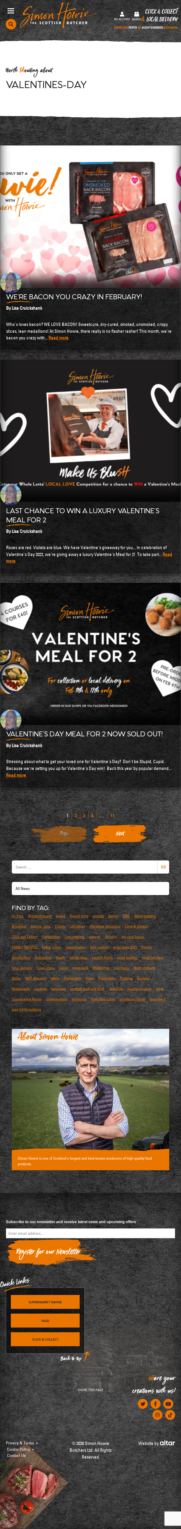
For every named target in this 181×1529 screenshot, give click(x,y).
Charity (60, 926)
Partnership (72, 978)
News (16, 978)
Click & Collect (145, 19)
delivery (111, 936)
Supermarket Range (27, 999)
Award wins (79, 916)
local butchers (153, 957)
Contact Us (16, 1455)
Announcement (39, 916)
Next (120, 834)
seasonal (116, 988)
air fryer (18, 916)
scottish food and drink (87, 988)
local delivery (22, 967)
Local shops (46, 967)
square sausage (139, 988)
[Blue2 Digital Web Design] (167, 1442)
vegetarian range (132, 999)
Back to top (71, 1360)
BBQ (126, 916)
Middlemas (101, 967)
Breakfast (19, 926)
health (60, 957)
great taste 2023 (125, 947)
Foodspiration (75, 947)
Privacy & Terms (20, 1443)
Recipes (143, 978)
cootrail (94, 936)
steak (160, 988)
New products (144, 967)
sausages (58, 988)
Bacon (113, 916)
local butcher (127, 957)
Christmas (77, 926)
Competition (51, 936)
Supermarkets (56, 999)
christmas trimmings (105, 926)
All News (23, 888)
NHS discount (35, 978)
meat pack (80, 967)
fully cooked (99, 947)
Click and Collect (24, 936)
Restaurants (21, 988)
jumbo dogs (78, 957)
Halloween (43, 957)
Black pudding (145, 916)
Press (90, 978)
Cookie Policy (18, 1449)
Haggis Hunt (21, 957)
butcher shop (40, 926)
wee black (157, 999)
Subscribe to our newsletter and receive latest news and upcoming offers (71, 1222)
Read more (59, 338)
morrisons (121, 967)
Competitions (74, 936)
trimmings (79, 999)
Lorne (63, 967)
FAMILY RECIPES (24, 947)
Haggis (146, 947)
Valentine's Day (103, 999)
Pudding (126, 978)
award (60, 916)
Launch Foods (102, 957)
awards (98, 916)
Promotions (107, 978)
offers (55, 978)
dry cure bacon (132, 936)
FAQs (45, 1320)
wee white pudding (26, 1009)
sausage (40, 988)
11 (112, 815)
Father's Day (51, 947)
